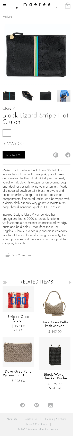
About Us (12, 419)
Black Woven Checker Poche (54, 376)
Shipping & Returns (55, 419)
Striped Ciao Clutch (18, 318)
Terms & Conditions (36, 424)
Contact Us (31, 419)
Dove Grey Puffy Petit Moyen (54, 324)
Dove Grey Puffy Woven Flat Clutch (18, 373)
